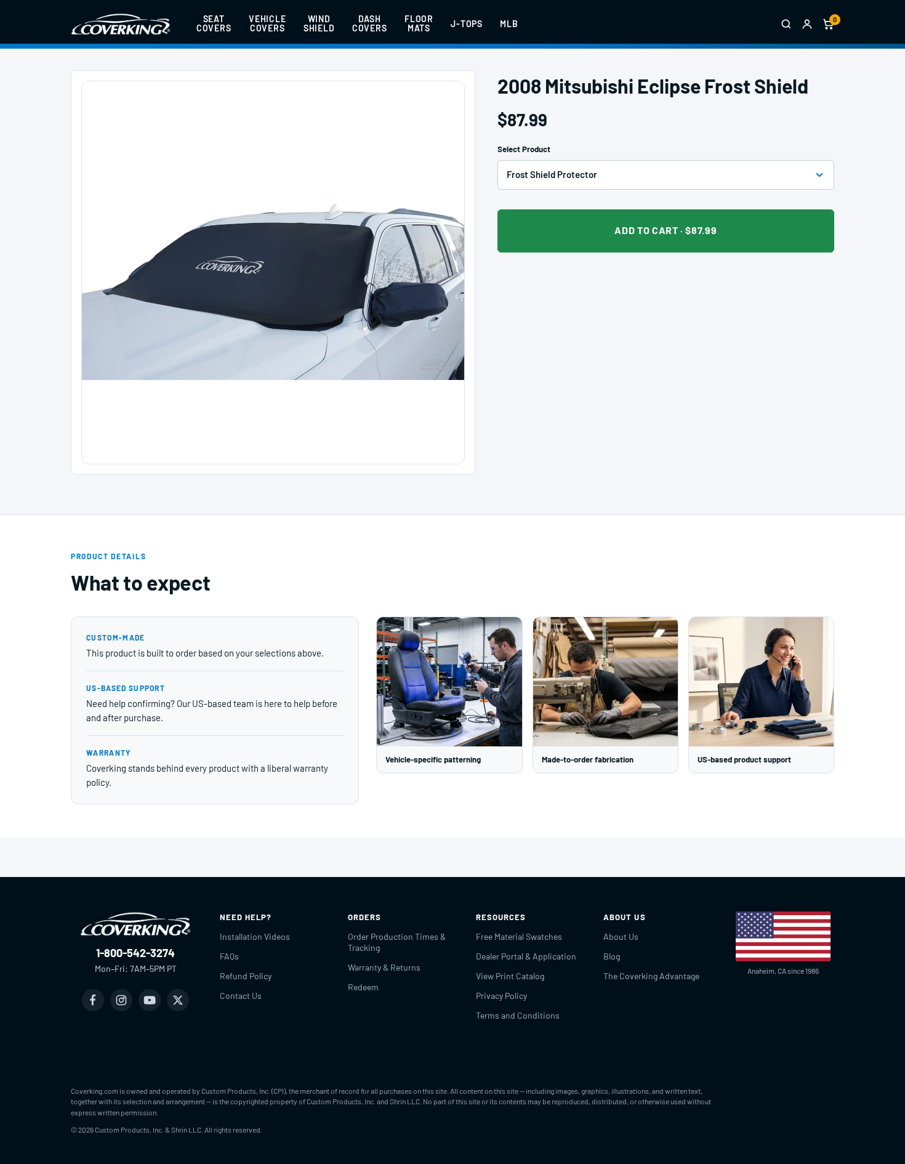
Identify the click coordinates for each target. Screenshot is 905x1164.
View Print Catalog (510, 976)
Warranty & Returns (384, 967)
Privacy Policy (501, 995)
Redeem (363, 987)
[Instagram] (121, 1000)
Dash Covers (369, 23)
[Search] (786, 24)
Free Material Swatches (519, 936)
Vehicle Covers (267, 23)
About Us (620, 936)
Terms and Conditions (518, 1015)
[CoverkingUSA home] (121, 24)
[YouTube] (150, 1000)
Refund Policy (246, 976)
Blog (611, 956)
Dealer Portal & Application (526, 956)
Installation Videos (255, 936)
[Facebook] (93, 1000)
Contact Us (241, 995)
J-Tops (467, 23)
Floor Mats (418, 23)
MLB (509, 23)
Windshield (319, 23)
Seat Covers (213, 23)
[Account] (807, 24)
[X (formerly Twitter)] (178, 1000)
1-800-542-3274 (135, 953)
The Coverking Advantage (651, 976)
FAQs (229, 956)
